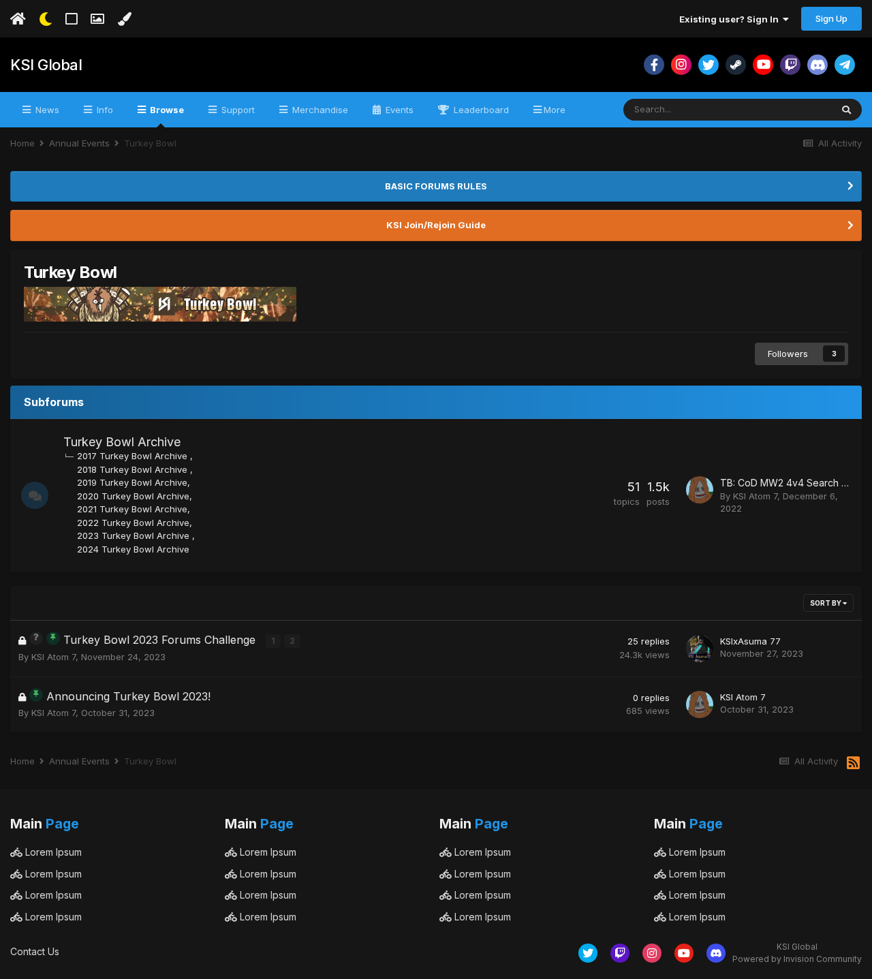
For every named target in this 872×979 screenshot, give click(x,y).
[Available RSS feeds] (853, 763)
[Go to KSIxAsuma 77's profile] (699, 648)
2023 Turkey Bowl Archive (134, 535)
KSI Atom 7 (755, 496)
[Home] (18, 19)
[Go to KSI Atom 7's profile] (699, 489)
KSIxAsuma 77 (750, 641)
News (46, 109)
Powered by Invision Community (797, 959)
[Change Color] (124, 19)
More (554, 109)
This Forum (790, 109)
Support (237, 109)
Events (398, 109)
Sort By (826, 603)
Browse (166, 109)
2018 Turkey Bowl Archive (133, 469)
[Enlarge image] (160, 303)
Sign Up (831, 18)
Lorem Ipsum (52, 852)
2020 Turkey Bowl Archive (133, 496)
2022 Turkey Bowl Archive (133, 522)
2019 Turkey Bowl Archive (132, 482)
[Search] (846, 110)
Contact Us (34, 951)
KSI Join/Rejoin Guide (436, 224)
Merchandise (319, 109)
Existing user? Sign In (731, 19)
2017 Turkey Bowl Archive (133, 455)
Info (103, 109)
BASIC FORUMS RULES (436, 186)
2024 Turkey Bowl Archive (133, 549)
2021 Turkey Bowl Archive (132, 508)
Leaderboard (480, 109)
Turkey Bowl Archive (122, 442)
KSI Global (46, 65)
